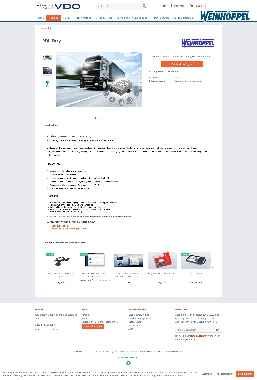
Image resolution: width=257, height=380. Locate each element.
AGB (130, 328)
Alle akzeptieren (225, 373)
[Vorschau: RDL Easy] (47, 57)
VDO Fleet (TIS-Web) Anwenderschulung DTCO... (128, 275)
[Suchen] (144, 6)
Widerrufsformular (93, 326)
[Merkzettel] (164, 6)
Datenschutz (134, 321)
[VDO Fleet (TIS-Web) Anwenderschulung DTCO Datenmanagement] (128, 260)
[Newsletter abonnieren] (217, 330)
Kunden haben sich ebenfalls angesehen (65, 242)
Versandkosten (121, 351)
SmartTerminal (196, 273)
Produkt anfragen (182, 64)
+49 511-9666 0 (45, 325)
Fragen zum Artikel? (59, 225)
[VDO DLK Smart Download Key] (61, 260)
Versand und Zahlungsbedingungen (100, 321)
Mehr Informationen (174, 375)
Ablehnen (207, 373)
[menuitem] (121, 6)
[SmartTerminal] (196, 260)
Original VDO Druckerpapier (162, 273)
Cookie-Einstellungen (139, 314)
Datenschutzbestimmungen (202, 335)
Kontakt (85, 318)
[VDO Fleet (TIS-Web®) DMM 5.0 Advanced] (94, 260)
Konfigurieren (245, 373)
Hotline (85, 314)
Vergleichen (158, 71)
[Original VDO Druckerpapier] (162, 260)
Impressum (134, 325)
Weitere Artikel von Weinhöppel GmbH (68, 228)
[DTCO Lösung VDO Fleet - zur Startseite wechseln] (58, 6)
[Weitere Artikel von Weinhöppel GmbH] (197, 43)
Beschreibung (51, 125)
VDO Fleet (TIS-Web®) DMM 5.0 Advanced (94, 275)
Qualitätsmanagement (139, 318)
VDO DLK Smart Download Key (61, 275)
